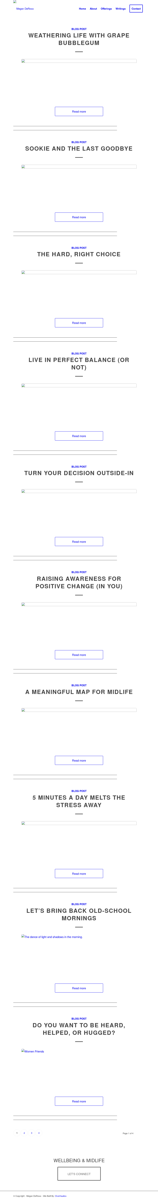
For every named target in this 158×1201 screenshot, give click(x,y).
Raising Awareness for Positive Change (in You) (79, 582)
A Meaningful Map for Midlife (79, 691)
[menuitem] (82, 8)
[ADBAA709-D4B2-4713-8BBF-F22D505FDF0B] (79, 509)
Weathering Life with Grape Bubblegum (79, 39)
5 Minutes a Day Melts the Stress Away (79, 801)
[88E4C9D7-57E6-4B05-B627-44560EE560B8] (79, 290)
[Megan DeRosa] (23, 8)
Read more (79, 111)
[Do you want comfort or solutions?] (79, 1069)
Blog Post (79, 29)
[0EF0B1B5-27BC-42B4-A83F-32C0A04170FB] (79, 79)
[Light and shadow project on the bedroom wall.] (79, 955)
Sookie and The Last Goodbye (79, 148)
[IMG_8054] (79, 728)
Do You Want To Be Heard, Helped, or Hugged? (79, 1029)
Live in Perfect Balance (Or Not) (79, 363)
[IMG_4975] (79, 185)
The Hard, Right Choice (79, 254)
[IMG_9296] (79, 403)
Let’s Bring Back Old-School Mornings (79, 914)
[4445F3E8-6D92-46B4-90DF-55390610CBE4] (79, 622)
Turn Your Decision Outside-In (79, 473)
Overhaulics (60, 1195)
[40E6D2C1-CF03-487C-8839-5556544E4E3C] (79, 841)
